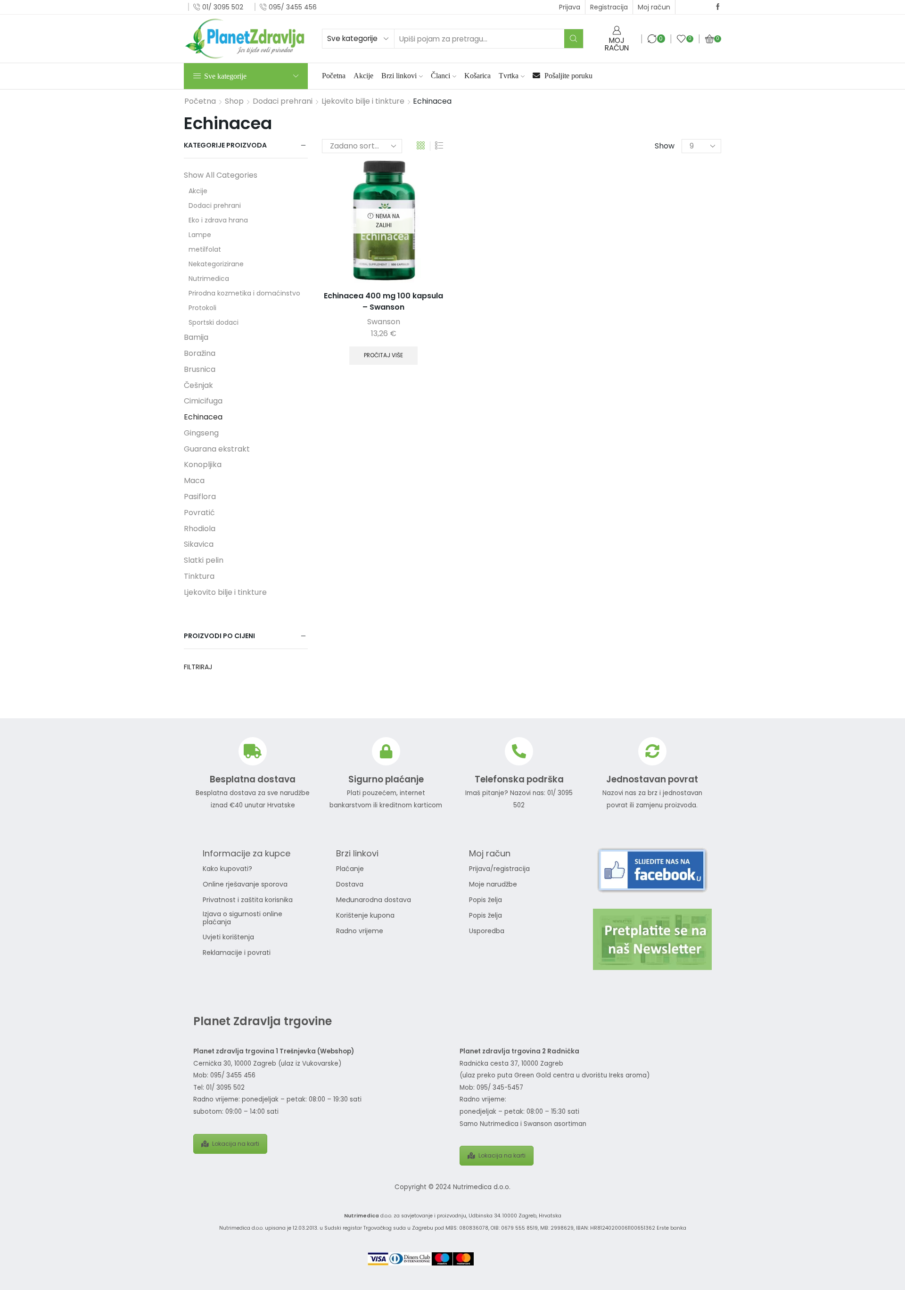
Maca (194, 480)
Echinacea (203, 416)
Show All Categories (220, 175)
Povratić (199, 512)
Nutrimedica (209, 278)
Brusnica (199, 369)
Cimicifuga (203, 400)
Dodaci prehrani (283, 101)
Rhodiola (199, 528)
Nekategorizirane (216, 264)
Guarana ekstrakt (217, 449)
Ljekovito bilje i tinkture (362, 101)
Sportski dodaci (214, 322)
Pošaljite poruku (567, 76)
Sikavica (199, 544)
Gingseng (201, 432)
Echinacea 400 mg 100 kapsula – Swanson (383, 301)
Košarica (477, 76)
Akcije (363, 76)
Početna (334, 76)
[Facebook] (718, 7)
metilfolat (205, 249)
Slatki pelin (203, 560)
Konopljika (203, 464)
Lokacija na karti (235, 1144)
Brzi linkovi (399, 76)
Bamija (196, 337)
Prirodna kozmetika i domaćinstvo (244, 293)
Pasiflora (200, 496)
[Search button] (573, 38)
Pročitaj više (383, 355)
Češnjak (198, 385)
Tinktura (199, 576)
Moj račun (654, 7)
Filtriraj (198, 667)
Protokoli (202, 307)
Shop (234, 101)
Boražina (199, 353)
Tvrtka (508, 76)
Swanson (383, 321)
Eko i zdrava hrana (218, 220)
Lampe (200, 234)
